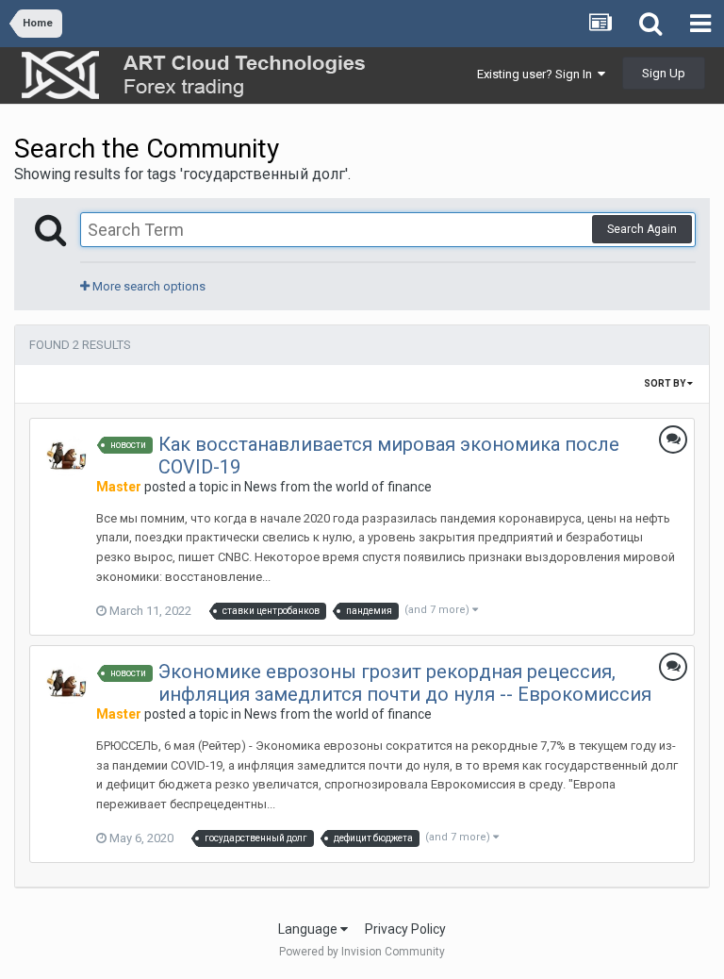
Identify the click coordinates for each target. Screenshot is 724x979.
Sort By (665, 383)
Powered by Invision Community (362, 951)
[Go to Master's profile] (67, 455)
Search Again (642, 229)
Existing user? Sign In (537, 74)
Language (309, 929)
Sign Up (663, 73)
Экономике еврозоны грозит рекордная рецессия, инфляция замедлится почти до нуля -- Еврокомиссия (404, 682)
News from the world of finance (338, 486)
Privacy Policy (405, 929)
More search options (148, 286)
